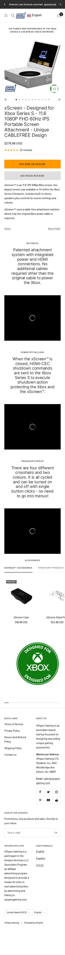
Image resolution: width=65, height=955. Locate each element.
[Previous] (5, 103)
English (36, 18)
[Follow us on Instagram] (56, 795)
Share (7, 231)
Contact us (10, 757)
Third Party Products (51, 571)
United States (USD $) (16, 915)
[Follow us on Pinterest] (40, 803)
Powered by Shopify (33, 926)
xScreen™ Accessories (18, 571)
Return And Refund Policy (15, 742)
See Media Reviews (32, 179)
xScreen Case (21, 620)
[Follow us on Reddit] (56, 803)
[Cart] (59, 19)
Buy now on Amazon (32, 167)
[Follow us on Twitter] (48, 795)
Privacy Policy (12, 734)
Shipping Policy (13, 751)
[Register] (55, 836)
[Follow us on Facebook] (40, 795)
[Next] (59, 103)
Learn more (41, 7)
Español (40, 861)
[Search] (12, 18)
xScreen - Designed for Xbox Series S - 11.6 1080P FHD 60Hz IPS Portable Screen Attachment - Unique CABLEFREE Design (29, 124)
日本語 (40, 868)
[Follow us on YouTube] (48, 803)
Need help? (54, 231)
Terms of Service (13, 727)
